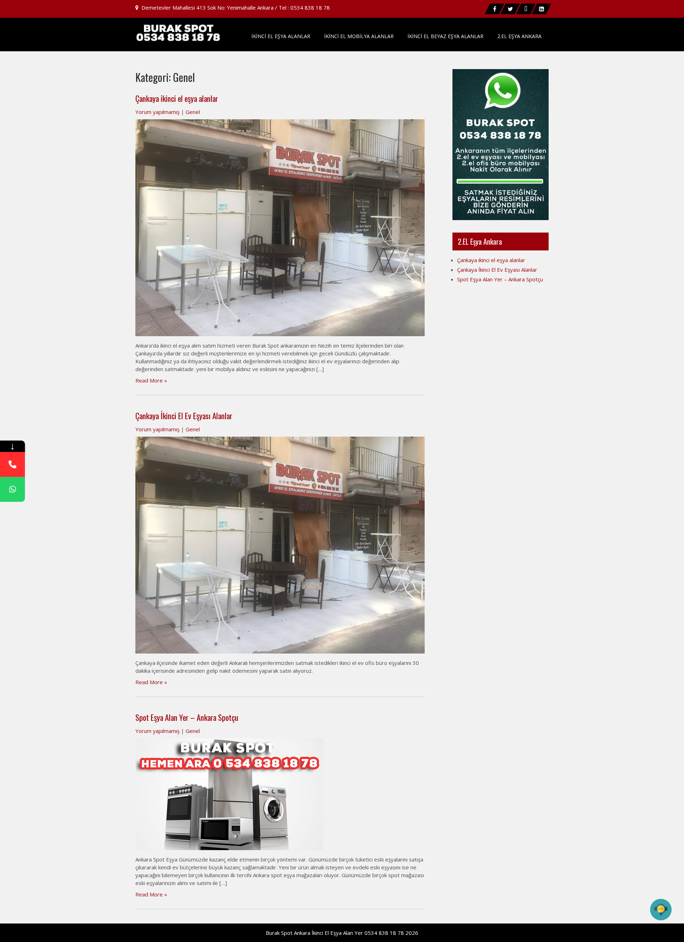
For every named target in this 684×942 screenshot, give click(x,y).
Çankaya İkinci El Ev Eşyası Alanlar (183, 416)
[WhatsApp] (12, 489)
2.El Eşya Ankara (519, 36)
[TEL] (12, 464)
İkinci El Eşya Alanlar (281, 36)
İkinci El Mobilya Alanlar (359, 36)
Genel (193, 111)
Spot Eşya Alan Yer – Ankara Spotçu (186, 717)
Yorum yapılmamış (157, 111)
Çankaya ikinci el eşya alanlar (176, 98)
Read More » (151, 380)
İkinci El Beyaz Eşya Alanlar (445, 36)
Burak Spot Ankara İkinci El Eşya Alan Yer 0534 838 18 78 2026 (342, 932)
